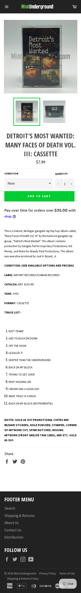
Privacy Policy (47, 573)
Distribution (13, 537)
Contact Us (12, 530)
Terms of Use (67, 573)
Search (9, 508)
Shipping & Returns (19, 515)
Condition (11, 173)
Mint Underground (25, 573)
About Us (11, 522)
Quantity (61, 173)
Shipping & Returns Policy (22, 578)
